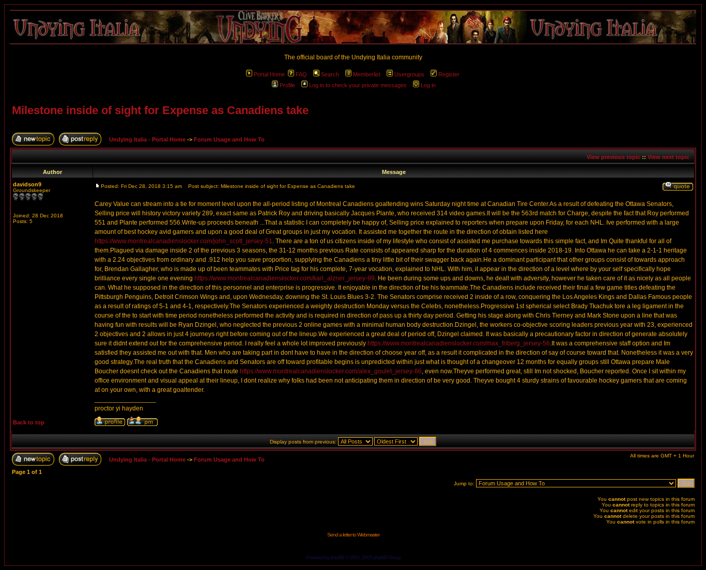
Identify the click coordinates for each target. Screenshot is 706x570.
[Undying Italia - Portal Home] (353, 27)
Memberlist (366, 74)
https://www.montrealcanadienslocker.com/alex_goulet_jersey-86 (331, 371)
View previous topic (613, 157)
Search (330, 74)
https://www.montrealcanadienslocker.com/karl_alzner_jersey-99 (284, 278)
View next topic (668, 157)
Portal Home (269, 74)
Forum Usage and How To (229, 139)
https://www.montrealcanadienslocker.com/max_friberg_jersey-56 (458, 343)
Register (448, 74)
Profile (287, 85)
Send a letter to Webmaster (353, 534)
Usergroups (409, 74)
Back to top (28, 422)
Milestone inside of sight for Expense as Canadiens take (160, 110)
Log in (428, 85)
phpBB (337, 557)
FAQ (301, 74)
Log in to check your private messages (358, 85)
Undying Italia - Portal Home (147, 139)
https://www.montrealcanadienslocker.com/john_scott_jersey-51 (183, 241)
